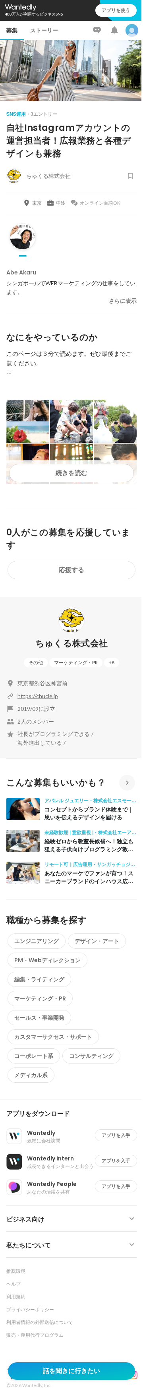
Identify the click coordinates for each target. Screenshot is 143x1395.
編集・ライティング (39, 979)
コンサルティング (91, 1056)
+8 (111, 662)
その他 (36, 662)
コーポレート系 (33, 1056)
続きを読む (71, 472)
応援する (71, 569)
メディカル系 (31, 1075)
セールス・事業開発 (39, 1018)
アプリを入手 (116, 1135)
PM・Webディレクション (47, 960)
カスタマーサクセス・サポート (53, 1037)
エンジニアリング (36, 941)
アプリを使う (116, 10)
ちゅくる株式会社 (71, 643)
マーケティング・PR (76, 662)
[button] (74, 1113)
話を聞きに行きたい (71, 1370)
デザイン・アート (97, 941)
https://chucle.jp (37, 696)
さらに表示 (123, 301)
